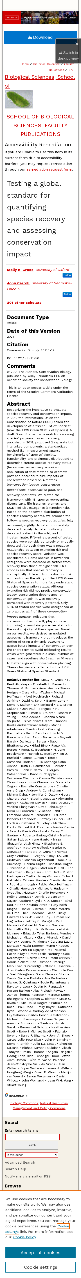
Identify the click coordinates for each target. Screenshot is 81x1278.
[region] (40, 1234)
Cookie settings (40, 1267)
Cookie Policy (24, 1237)
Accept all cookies (40, 1252)
